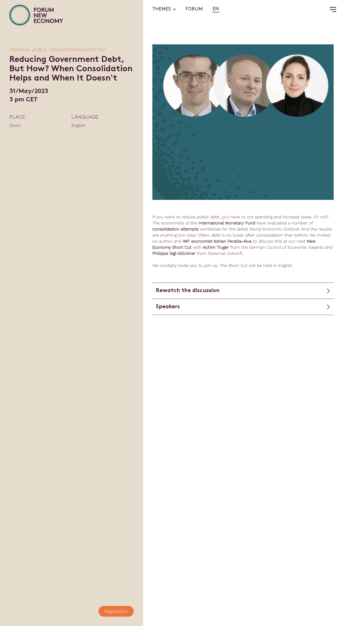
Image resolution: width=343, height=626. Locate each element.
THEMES (161, 9)
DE (223, 9)
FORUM (194, 9)
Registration (116, 611)
